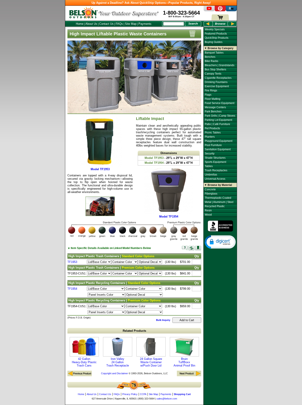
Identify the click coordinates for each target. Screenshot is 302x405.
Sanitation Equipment (218, 149)
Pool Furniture (213, 145)
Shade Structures (215, 157)
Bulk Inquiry (163, 320)
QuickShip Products (216, 37)
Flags (208, 94)
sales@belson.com (167, 398)
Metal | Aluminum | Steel (219, 202)
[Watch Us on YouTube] (209, 10)
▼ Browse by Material (218, 185)
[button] (220, 241)
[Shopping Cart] (220, 19)
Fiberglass (211, 193)
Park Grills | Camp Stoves (220, 115)
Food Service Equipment (219, 103)
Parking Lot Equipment (218, 120)
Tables (209, 166)
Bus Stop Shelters (215, 69)
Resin (208, 210)
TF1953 (72, 262)
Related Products (134, 330)
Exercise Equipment (217, 86)
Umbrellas (211, 174)
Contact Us (106, 23)
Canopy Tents (213, 73)
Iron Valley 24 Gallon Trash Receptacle (117, 362)
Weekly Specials (215, 29)
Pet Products (212, 128)
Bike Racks (211, 61)
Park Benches (213, 111)
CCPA (143, 394)
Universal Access (215, 178)
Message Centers (215, 107)
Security (209, 153)
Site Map (130, 23)
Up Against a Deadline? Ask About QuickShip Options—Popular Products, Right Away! (151, 2)
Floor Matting (212, 98)
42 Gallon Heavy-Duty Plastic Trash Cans (84, 362)
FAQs (119, 23)
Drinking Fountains (216, 82)
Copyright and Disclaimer (114, 373)
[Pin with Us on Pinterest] (220, 10)
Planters (210, 136)
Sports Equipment (215, 162)
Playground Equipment (218, 141)
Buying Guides (213, 42)
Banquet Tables (214, 52)
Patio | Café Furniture (217, 124)
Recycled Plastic (215, 206)
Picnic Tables (213, 132)
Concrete (210, 189)
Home (79, 23)
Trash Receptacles (216, 170)
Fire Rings (211, 90)
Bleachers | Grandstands (219, 65)
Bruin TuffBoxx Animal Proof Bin (184, 362)
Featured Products (216, 33)
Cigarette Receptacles (218, 77)
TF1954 (72, 288)
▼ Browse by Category (218, 48)
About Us (91, 23)
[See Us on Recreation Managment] (231, 10)
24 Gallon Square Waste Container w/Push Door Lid (151, 362)
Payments (144, 23)
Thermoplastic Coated (218, 197)
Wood (208, 214)
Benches (210, 56)
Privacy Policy (130, 394)
